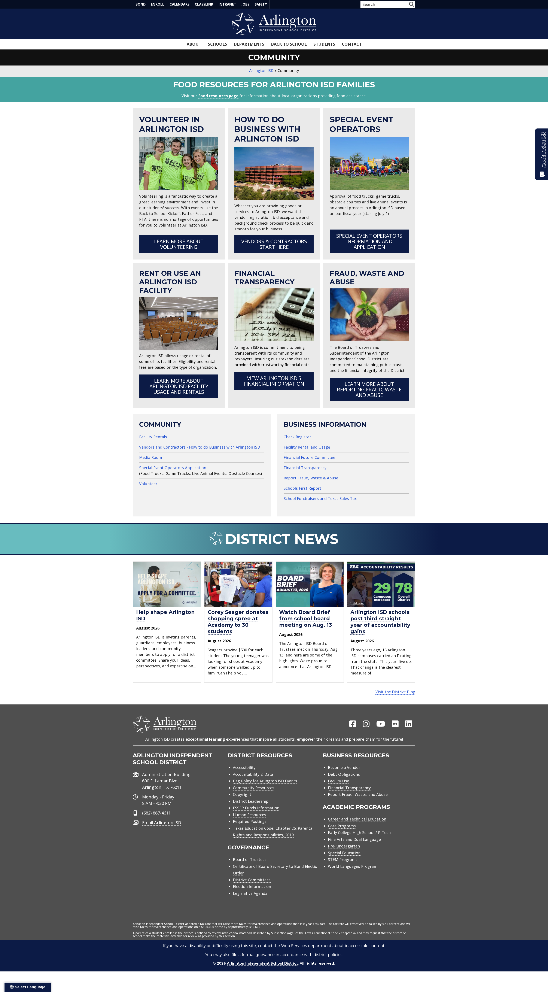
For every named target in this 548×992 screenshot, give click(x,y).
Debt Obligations (344, 774)
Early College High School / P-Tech (359, 832)
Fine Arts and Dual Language (354, 839)
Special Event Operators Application (172, 467)
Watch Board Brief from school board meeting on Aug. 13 (305, 618)
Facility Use (338, 780)
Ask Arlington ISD (543, 149)
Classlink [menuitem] (204, 4)
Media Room (150, 457)
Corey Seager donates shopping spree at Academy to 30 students (238, 621)
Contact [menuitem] (352, 44)
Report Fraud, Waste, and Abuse (358, 794)
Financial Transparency (305, 467)
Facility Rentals (153, 436)
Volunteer (148, 483)
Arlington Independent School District (262, 963)
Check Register (297, 436)
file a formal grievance (253, 954)
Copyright (242, 794)
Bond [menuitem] (141, 4)
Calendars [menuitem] (179, 4)
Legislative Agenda (250, 893)
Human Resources (249, 814)
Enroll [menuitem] (157, 4)
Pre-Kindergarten (344, 846)
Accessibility (244, 767)
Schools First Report (302, 488)
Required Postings (250, 821)
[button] (411, 4)
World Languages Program (352, 866)
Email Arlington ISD (161, 822)
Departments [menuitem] (249, 44)
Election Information (252, 886)
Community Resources (253, 787)
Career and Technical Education (357, 819)
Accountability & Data (253, 774)
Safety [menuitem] (261, 4)
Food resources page (218, 95)
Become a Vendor (344, 767)
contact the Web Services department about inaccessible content (321, 945)
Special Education (344, 852)
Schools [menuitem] (217, 44)
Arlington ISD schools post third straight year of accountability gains (380, 621)
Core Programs (342, 825)
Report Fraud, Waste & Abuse (311, 477)
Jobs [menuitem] (245, 4)
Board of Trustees (250, 859)
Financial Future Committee (309, 457)
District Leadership (250, 801)
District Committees (252, 879)
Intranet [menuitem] (227, 4)
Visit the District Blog (395, 691)
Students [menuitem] (324, 44)
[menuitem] (352, 724)
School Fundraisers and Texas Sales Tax (320, 498)
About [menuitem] (194, 44)
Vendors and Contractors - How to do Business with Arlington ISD (199, 447)
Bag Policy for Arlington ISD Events (265, 780)
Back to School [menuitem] (289, 44)
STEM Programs (342, 859)
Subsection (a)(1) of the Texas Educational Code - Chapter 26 (313, 933)
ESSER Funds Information (256, 807)
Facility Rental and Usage (307, 447)
